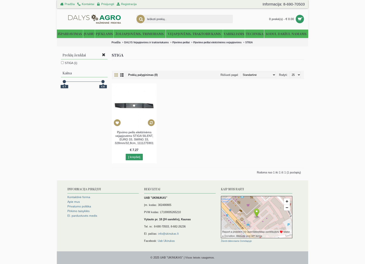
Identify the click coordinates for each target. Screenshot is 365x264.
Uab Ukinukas (166, 240)
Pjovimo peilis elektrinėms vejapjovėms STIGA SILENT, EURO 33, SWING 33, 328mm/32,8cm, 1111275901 (134, 138)
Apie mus (73, 201)
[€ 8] (103, 81)
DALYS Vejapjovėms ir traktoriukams (146, 42)
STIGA (249, 42)
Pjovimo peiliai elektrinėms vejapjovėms (217, 42)
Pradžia (116, 42)
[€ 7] (64, 81)
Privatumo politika (79, 206)
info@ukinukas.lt (168, 233)
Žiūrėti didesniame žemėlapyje (236, 241)
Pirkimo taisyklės (78, 211)
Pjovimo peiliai (181, 42)
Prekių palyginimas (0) (143, 74)
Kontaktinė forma (78, 197)
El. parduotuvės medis (82, 215)
